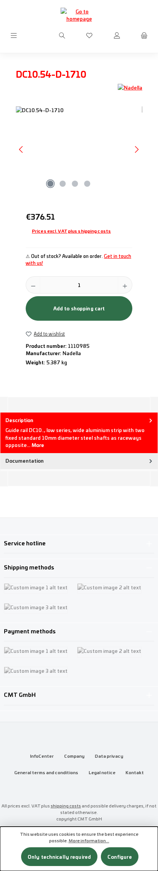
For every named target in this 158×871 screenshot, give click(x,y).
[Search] (62, 35)
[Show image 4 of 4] (87, 184)
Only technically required (59, 856)
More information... (89, 840)
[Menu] (14, 35)
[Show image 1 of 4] (50, 184)
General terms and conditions (46, 772)
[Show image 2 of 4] (62, 184)
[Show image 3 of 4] (75, 184)
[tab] (79, 433)
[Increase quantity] (125, 285)
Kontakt (134, 772)
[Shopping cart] (144, 35)
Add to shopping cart (79, 308)
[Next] (136, 149)
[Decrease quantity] (33, 285)
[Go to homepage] (79, 15)
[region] (79, 149)
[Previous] (21, 149)
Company (74, 756)
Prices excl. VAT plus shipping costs (71, 231)
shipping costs (66, 805)
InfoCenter (42, 756)
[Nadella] (130, 87)
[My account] (117, 35)
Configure (119, 856)
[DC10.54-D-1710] (79, 149)
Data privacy (109, 756)
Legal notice (102, 772)
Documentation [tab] (24, 460)
